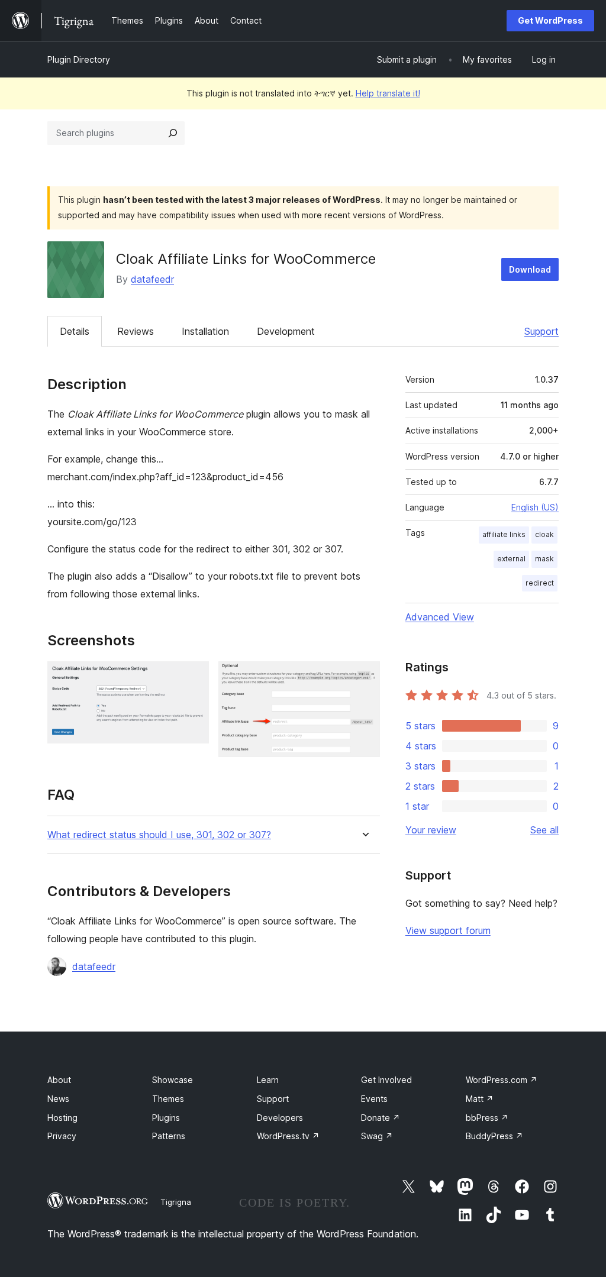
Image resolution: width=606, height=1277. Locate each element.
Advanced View (439, 617)
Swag (377, 1136)
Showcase (172, 1080)
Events (374, 1099)
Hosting (62, 1118)
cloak (544, 534)
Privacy (61, 1136)
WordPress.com (501, 1080)
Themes (168, 1099)
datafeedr (152, 279)
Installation (205, 331)
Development (286, 331)
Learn (268, 1080)
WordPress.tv (288, 1136)
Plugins (166, 1118)
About (59, 1080)
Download (530, 269)
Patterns (168, 1136)
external (511, 558)
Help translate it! (388, 93)
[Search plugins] (173, 133)
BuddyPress (494, 1136)
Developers (280, 1118)
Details (74, 331)
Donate (380, 1118)
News (58, 1099)
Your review (430, 830)
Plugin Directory (78, 59)
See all (544, 830)
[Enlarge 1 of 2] (193, 677)
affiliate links (504, 534)
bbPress (487, 1118)
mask (544, 558)
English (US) (535, 507)
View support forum (448, 930)
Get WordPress (550, 20)
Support (541, 331)
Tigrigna (175, 1202)
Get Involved (386, 1080)
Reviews (135, 331)
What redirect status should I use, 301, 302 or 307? (159, 834)
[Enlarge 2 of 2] (364, 677)
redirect (540, 582)
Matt (480, 1099)
